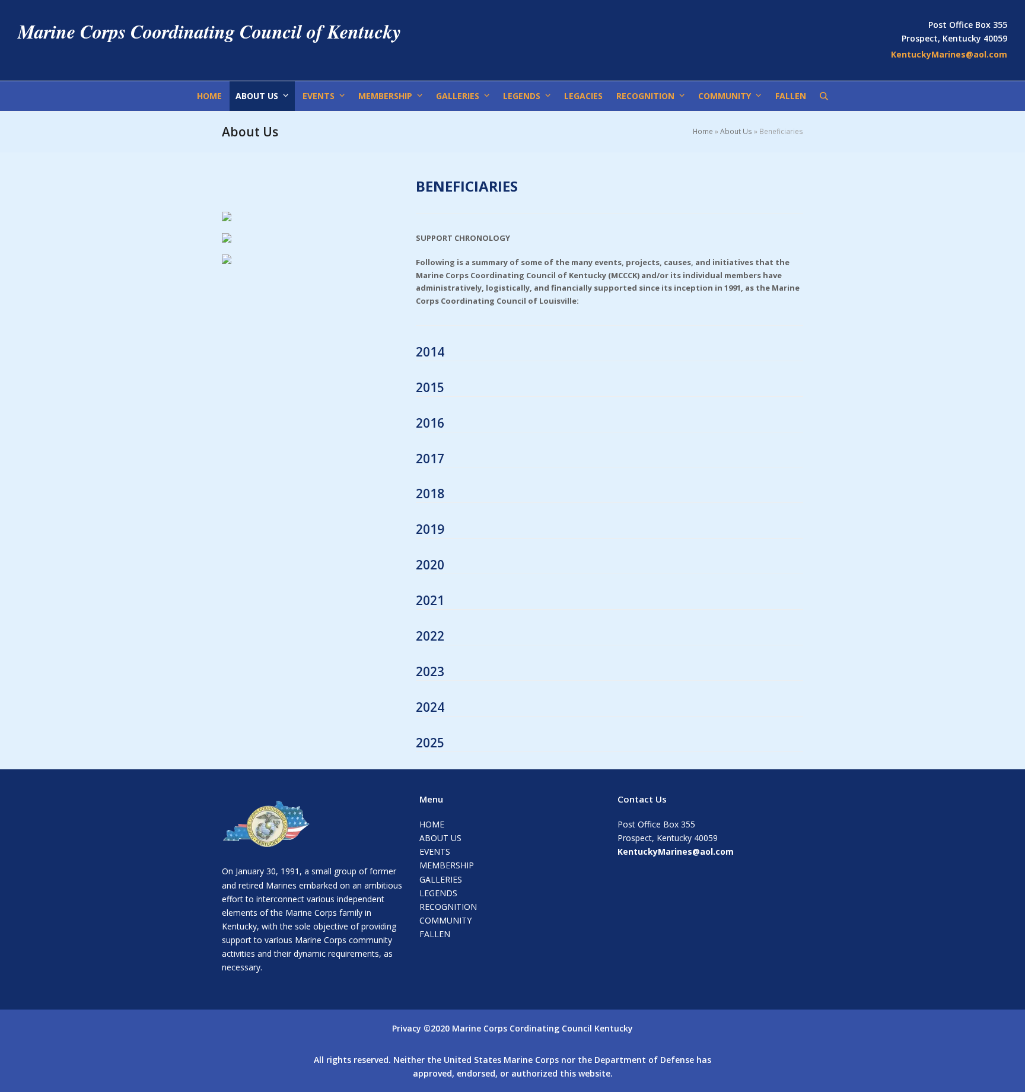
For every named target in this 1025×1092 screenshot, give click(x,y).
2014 (430, 351)
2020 (430, 564)
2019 (430, 529)
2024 (430, 707)
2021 (430, 600)
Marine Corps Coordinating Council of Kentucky (209, 31)
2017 (430, 458)
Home (703, 131)
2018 (430, 493)
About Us (736, 131)
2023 (430, 671)
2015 (430, 387)
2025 (430, 742)
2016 (430, 423)
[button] (824, 96)
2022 (430, 636)
